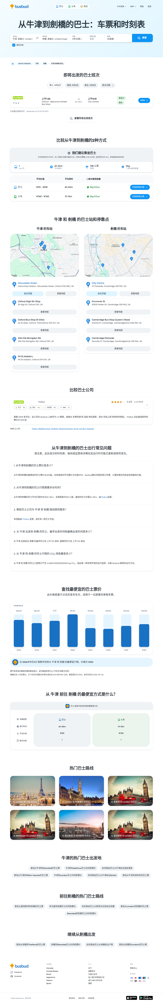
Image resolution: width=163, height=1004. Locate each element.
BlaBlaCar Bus (44, 429)
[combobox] (22, 38)
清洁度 (49, 407)
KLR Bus (82, 429)
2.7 (69, 407)
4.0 (38, 407)
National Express (66, 429)
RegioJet (90, 429)
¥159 (62, 733)
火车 (20, 197)
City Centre (98, 283)
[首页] (12, 63)
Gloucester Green (27, 283)
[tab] (55, 85)
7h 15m (121, 727)
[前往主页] (19, 6)
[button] (37, 38)
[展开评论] (147, 405)
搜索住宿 (19, 45)
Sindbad (54, 429)
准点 (33, 407)
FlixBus (41, 402)
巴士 (20, 187)
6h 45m (62, 727)
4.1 (24, 407)
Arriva (76, 429)
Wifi (64, 407)
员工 (19, 407)
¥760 (121, 733)
